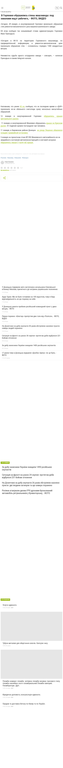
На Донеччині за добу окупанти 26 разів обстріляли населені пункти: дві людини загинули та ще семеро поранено (30, 484)
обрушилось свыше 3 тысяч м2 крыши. (17, 142)
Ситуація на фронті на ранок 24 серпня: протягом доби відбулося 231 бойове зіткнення (28, 476)
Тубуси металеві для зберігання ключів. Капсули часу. (25, 643)
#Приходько (25, 158)
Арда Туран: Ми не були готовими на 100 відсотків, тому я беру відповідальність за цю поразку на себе (28, 298)
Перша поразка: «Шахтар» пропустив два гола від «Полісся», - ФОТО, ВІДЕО (30, 317)
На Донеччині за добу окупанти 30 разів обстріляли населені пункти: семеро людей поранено (31, 327)
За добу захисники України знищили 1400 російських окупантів (29, 345)
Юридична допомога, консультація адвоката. (22, 695)
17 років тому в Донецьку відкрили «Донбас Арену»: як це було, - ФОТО (29, 354)
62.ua (22, 106)
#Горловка (3, 158)
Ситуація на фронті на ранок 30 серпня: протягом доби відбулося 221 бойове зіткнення (31, 337)
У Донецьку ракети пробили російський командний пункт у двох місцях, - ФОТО (29, 307)
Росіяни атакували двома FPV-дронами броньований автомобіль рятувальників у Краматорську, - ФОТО (27, 491)
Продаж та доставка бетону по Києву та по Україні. (24, 704)
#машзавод (10, 158)
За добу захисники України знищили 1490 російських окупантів (27, 468)
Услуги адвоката (9, 605)
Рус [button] (57, 8)
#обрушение (17, 158)
